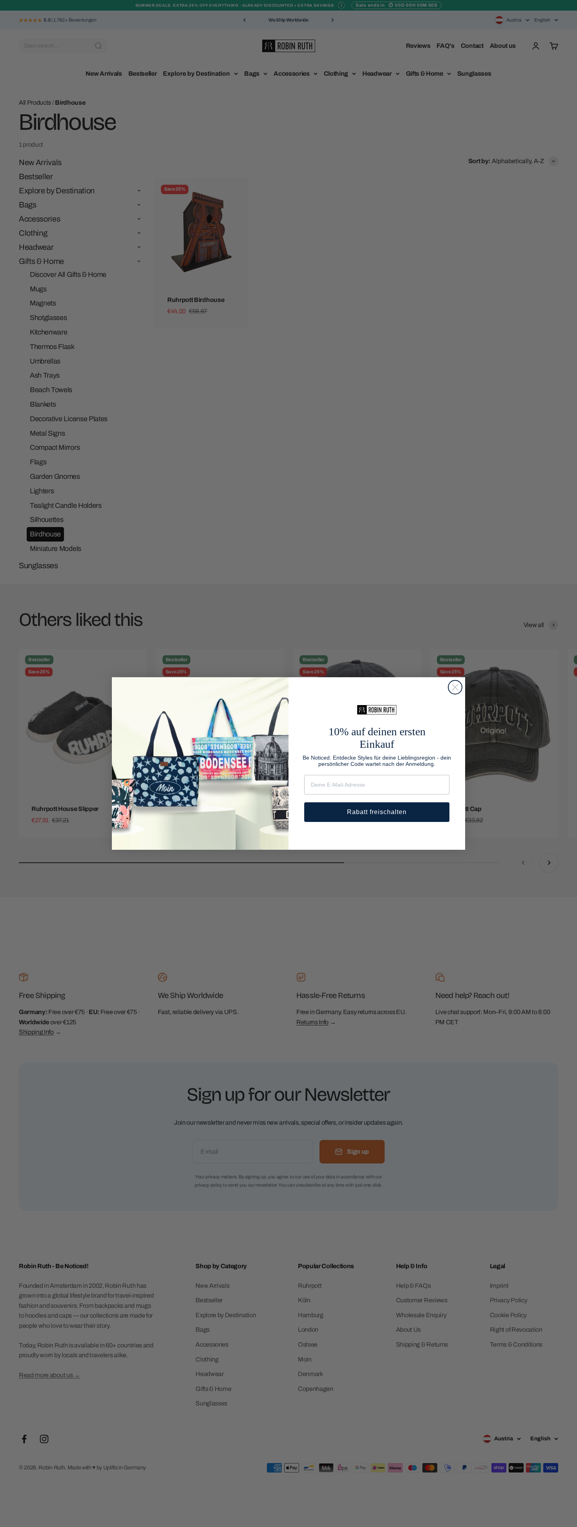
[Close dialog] (455, 687)
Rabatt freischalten (377, 812)
